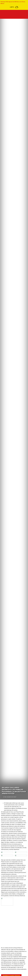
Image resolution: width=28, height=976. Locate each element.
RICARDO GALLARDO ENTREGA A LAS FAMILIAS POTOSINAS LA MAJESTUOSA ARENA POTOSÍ (14, 790)
